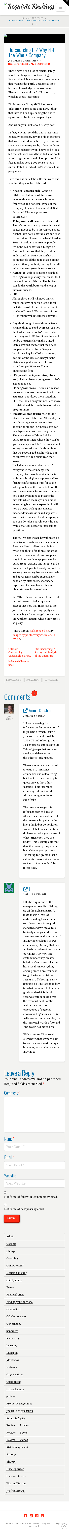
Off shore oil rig (39, 630)
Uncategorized (15, 1469)
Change (11, 1251)
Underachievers (16, 1476)
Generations (13, 1309)
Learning (11, 1345)
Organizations (14, 1374)
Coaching (12, 1258)
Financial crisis (15, 1294)
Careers (11, 1243)
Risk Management (17, 1447)
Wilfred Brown (15, 1490)
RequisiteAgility (15, 1418)
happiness (12, 1331)
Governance (13, 1323)
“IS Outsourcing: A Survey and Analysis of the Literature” (45, 652)
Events (10, 1287)
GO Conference (16, 1316)
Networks (12, 1367)
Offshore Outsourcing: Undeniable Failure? (19, 652)
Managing (12, 1352)
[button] (60, 7)
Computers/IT (19, 64)
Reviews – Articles (17, 1425)
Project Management (19, 1403)
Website (10, 1175)
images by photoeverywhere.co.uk (34, 635)
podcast (11, 1396)
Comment (12, 1092)
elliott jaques (14, 1280)
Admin (10, 1236)
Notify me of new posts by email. (24, 1209)
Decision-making (16, 1272)
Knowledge (13, 1338)
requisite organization (19, 1410)
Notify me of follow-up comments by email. (31, 1196)
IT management (13, 680)
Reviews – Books (16, 1432)
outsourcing (51, 680)
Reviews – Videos (17, 1439)
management (32, 680)
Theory (11, 1461)
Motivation (12, 1360)
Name (9, 1138)
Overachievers (15, 1389)
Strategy (11, 1454)
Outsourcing (13, 1381)
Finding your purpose (19, 1301)
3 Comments (42, 64)
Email (9, 1157)
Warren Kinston (16, 1483)
